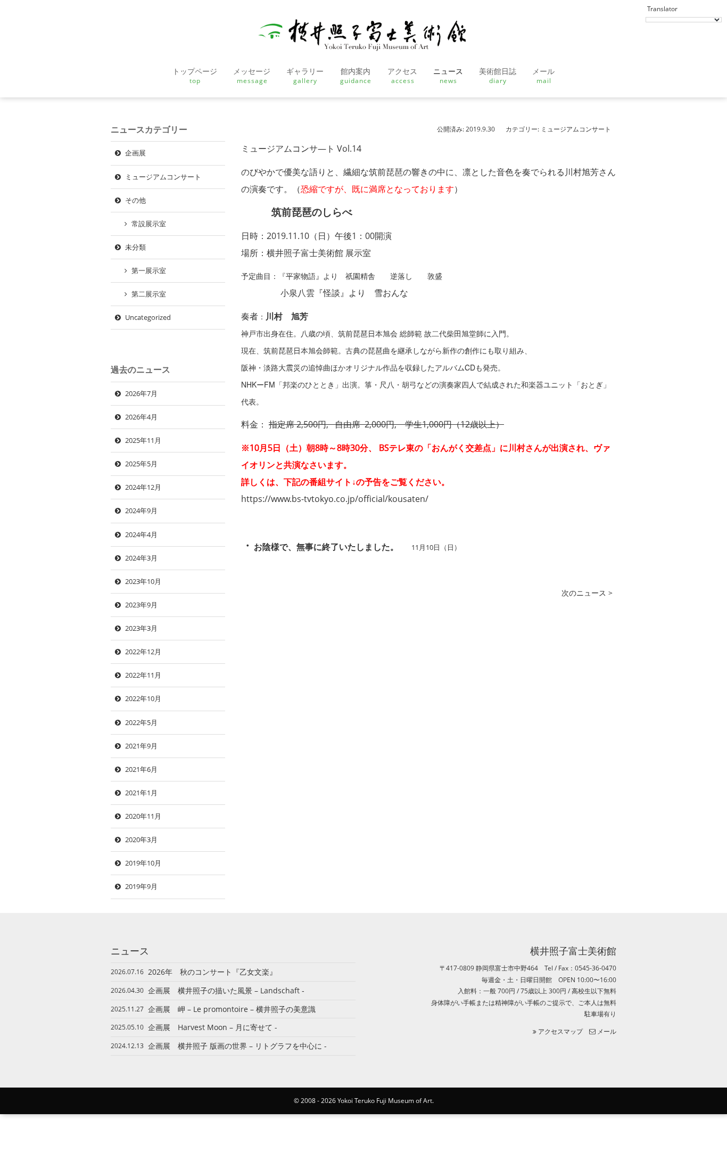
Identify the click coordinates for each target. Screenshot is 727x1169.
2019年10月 (143, 863)
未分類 (135, 247)
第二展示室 (148, 294)
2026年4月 (141, 417)
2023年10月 (143, 581)
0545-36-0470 (595, 968)
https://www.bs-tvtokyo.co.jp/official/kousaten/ (334, 499)
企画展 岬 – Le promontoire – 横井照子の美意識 (232, 1009)
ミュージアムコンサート (576, 129)
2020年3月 (141, 839)
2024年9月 (141, 510)
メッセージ (251, 76)
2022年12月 (143, 651)
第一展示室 (148, 270)
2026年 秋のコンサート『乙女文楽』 (212, 972)
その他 (135, 200)
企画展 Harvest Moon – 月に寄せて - (216, 1027)
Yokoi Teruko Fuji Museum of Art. (385, 1100)
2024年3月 (141, 558)
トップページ (194, 76)
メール (543, 76)
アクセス (402, 76)
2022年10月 (143, 698)
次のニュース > (587, 593)
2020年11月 (143, 816)
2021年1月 (141, 792)
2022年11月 (143, 675)
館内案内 (355, 76)
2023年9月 (141, 605)
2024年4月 (141, 534)
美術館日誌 (497, 76)
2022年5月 (141, 722)
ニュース (448, 76)
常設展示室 (148, 223)
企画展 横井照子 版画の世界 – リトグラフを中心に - (241, 1046)
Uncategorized (148, 317)
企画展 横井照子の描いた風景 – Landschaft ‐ (226, 990)
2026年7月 (141, 393)
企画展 (135, 153)
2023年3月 (141, 628)
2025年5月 (141, 463)
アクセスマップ (559, 1031)
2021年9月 (141, 746)
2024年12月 (143, 487)
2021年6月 (141, 769)
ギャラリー (305, 76)
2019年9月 (141, 886)
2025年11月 (143, 440)
